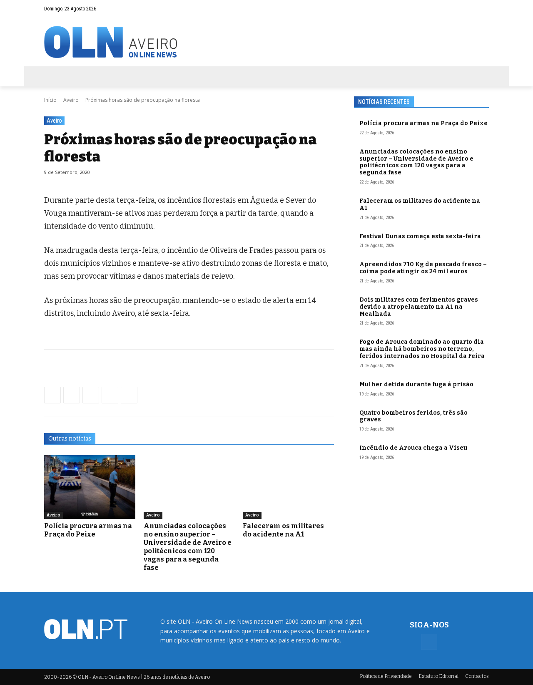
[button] (466, 9)
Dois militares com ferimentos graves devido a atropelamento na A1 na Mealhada (418, 306)
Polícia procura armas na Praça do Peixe (88, 530)
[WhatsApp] (71, 395)
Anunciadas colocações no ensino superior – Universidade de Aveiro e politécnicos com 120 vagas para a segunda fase (188, 547)
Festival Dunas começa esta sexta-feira (420, 236)
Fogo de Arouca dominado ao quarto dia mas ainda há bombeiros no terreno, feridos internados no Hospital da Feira (422, 349)
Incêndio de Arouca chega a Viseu (413, 447)
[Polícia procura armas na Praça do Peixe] (89, 487)
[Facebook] (482, 9)
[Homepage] (266, 42)
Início (50, 99)
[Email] (129, 395)
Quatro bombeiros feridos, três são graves (413, 416)
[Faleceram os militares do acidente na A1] (288, 487)
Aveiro (71, 99)
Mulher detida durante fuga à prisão (416, 384)
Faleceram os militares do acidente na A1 (283, 530)
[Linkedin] (110, 395)
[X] (90, 395)
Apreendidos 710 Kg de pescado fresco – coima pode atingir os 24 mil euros (423, 268)
